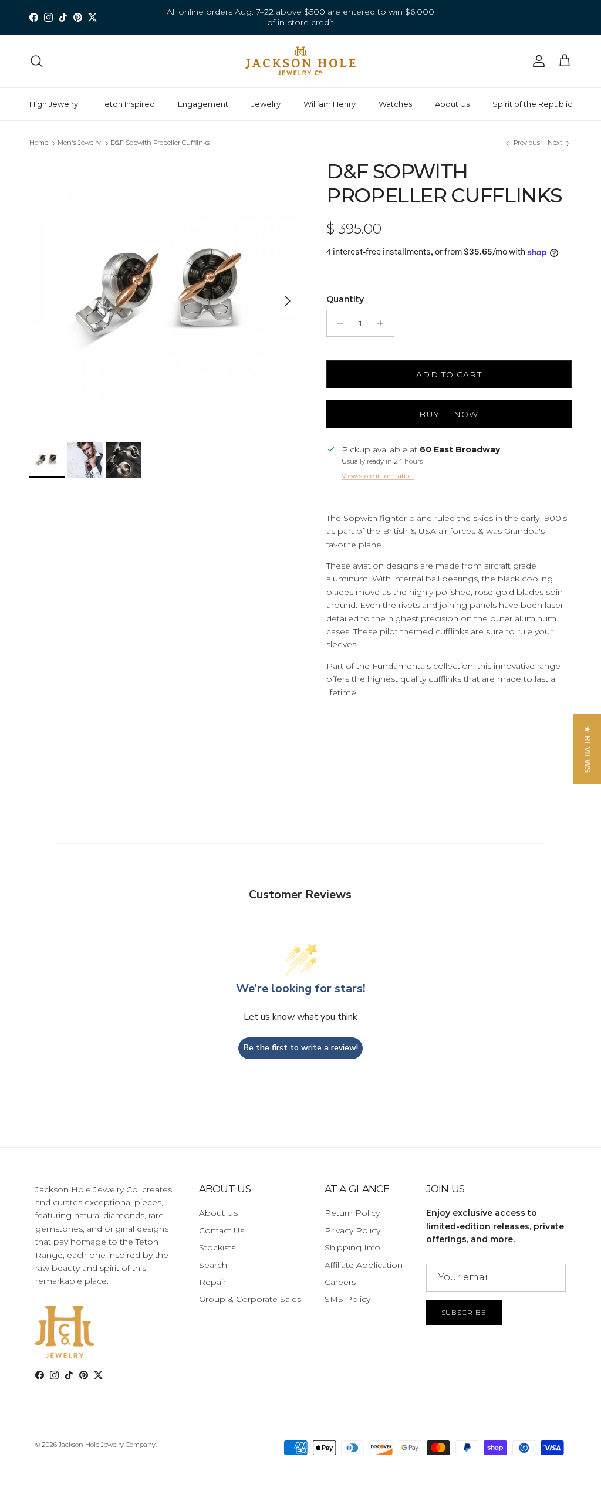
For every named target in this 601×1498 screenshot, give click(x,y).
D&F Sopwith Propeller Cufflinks (160, 143)
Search (213, 1265)
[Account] (536, 61)
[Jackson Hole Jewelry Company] (300, 61)
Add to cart (448, 374)
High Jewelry (53, 104)
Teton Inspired (128, 104)
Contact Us (221, 1230)
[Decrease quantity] (337, 323)
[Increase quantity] (383, 323)
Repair (212, 1282)
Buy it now (448, 414)
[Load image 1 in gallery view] (164, 295)
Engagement (203, 104)
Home (38, 143)
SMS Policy (347, 1299)
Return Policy (352, 1213)
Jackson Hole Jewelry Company (107, 1444)
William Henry (329, 104)
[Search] (36, 61)
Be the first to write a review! (301, 1047)
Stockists (217, 1247)
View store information (378, 476)
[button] (587, 749)
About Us (452, 104)
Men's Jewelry (79, 143)
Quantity (345, 299)
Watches (395, 104)
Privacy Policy (352, 1230)
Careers (340, 1282)
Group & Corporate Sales (250, 1299)
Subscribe (464, 1312)
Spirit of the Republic (532, 104)
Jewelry (266, 104)
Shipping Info (352, 1247)
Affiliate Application (364, 1265)
